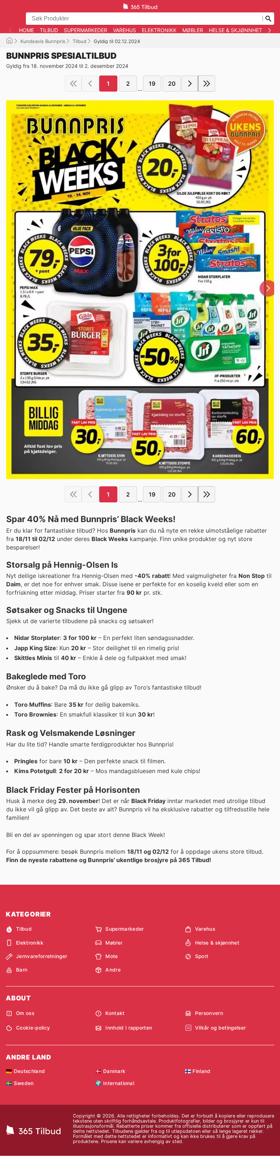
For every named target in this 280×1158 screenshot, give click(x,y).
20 (172, 83)
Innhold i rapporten (128, 1028)
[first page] (73, 84)
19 (152, 83)
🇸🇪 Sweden (20, 1083)
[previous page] (90, 84)
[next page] (190, 84)
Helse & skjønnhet (235, 30)
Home (26, 30)
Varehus (124, 30)
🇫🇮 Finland (198, 1071)
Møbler (192, 30)
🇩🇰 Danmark (110, 1071)
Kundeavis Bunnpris (42, 41)
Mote (111, 956)
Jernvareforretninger (41, 956)
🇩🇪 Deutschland (25, 1071)
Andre (113, 970)
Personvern (209, 1013)
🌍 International (114, 1083)
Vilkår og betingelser (220, 1028)
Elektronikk (159, 30)
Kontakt (114, 1013)
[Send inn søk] (268, 18)
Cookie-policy (33, 1028)
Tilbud (49, 30)
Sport (202, 956)
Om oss (25, 1013)
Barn (21, 970)
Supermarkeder (85, 30)
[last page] (206, 84)
